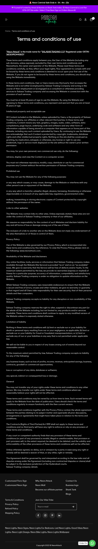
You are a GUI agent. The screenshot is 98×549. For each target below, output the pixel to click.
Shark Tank (71, 489)
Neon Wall (40, 485)
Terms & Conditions (14, 500)
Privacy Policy (12, 504)
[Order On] (92, 543)
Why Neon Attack (43, 481)
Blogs (68, 494)
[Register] (73, 507)
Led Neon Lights (62, 528)
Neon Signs (23, 528)
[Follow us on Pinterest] (52, 515)
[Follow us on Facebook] (38, 515)
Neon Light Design (20, 532)
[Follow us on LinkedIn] (59, 515)
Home (7, 31)
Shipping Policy (12, 513)
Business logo (72, 485)
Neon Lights (11, 528)
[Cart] (91, 19)
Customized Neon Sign (16, 485)
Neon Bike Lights (38, 532)
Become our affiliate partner (49, 489)
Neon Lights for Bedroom (41, 528)
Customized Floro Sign (16, 481)
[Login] (85, 19)
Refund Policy (11, 508)
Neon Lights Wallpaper (58, 532)
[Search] (80, 19)
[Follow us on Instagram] (45, 515)
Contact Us (71, 481)
